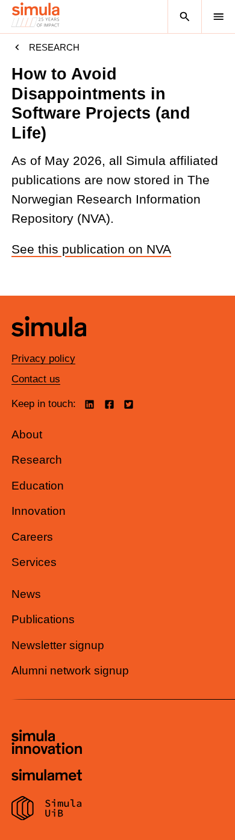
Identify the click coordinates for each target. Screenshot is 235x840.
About (26, 434)
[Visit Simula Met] (46, 776)
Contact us (35, 379)
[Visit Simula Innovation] (46, 743)
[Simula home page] (48, 345)
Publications (43, 619)
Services (34, 562)
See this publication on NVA (91, 249)
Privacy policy (43, 358)
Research (54, 47)
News (26, 594)
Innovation (38, 511)
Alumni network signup (70, 670)
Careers (32, 536)
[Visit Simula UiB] (46, 810)
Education (37, 485)
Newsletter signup (57, 645)
